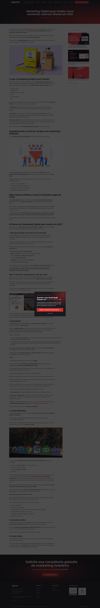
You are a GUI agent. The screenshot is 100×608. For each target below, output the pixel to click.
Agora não (50, 313)
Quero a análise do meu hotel (49, 310)
